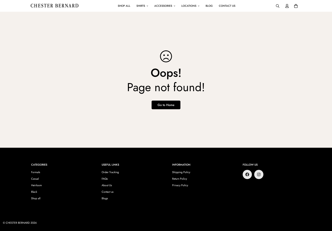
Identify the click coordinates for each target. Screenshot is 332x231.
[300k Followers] (247, 174)
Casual (35, 179)
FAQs (105, 179)
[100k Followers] (258, 174)
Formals (35, 172)
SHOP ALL (124, 6)
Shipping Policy (181, 172)
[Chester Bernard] (55, 6)
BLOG (209, 6)
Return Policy (179, 179)
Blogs (105, 198)
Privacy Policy (180, 185)
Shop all (35, 198)
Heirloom (36, 185)
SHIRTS (140, 6)
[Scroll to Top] (324, 210)
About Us (107, 185)
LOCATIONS (188, 6)
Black (34, 192)
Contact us (108, 192)
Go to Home (166, 105)
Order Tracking (110, 172)
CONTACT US (227, 6)
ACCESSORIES (163, 6)
